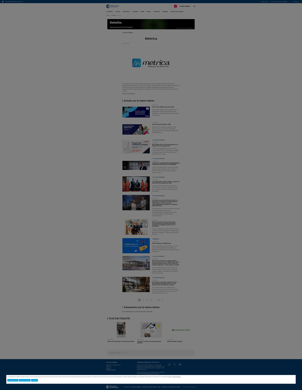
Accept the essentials (25, 380)
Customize (34, 380)
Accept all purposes (12, 380)
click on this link (176, 376)
